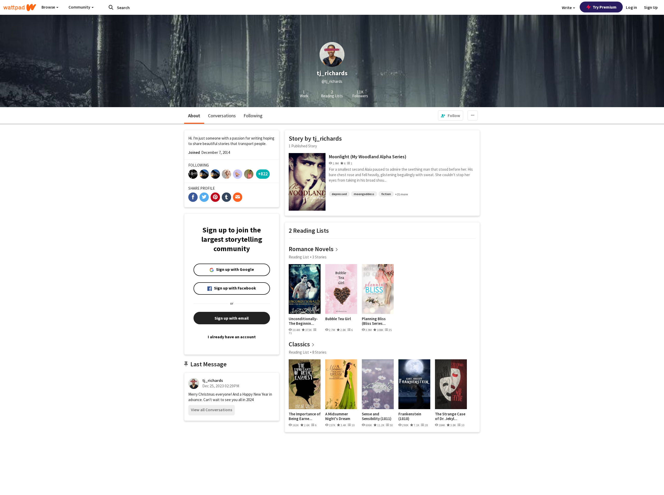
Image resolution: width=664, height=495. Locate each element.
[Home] (19, 8)
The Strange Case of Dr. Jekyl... (450, 416)
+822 (263, 174)
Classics (299, 344)
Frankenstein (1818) (409, 416)
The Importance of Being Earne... (305, 416)
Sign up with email (232, 318)
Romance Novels (311, 249)
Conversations (222, 116)
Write (567, 7)
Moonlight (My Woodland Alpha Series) (367, 157)
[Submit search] (111, 7)
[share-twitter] (204, 197)
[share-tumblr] (226, 197)
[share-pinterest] (215, 197)
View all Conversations (211, 409)
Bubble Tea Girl (338, 319)
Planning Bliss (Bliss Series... (374, 321)
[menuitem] (450, 115)
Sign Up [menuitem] (651, 7)
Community (79, 7)
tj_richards (212, 380)
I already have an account (232, 336)
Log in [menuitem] (631, 7)
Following (253, 116)
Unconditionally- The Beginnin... (303, 321)
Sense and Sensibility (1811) (376, 416)
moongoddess (364, 194)
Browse (49, 7)
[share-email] (237, 197)
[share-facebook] (193, 197)
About (194, 116)
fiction (386, 194)
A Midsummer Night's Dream (337, 416)
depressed (339, 194)
